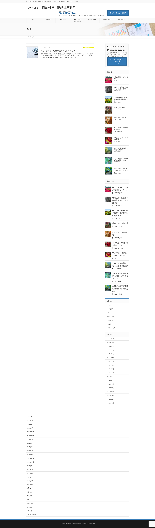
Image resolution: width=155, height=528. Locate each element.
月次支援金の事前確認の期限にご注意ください (120, 276)
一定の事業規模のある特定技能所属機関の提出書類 (121, 99)
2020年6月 (111, 395)
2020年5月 (111, 399)
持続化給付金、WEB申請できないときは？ (58, 51)
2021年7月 (111, 361)
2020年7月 (111, 391)
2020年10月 (111, 380)
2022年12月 (111, 350)
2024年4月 (111, 342)
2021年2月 (111, 369)
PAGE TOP (149, 510)
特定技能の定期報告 (119, 107)
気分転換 (110, 320)
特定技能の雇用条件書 (121, 117)
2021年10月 (111, 354)
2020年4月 (111, 403)
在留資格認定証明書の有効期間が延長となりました (121, 170)
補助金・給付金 (88, 47)
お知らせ (110, 305)
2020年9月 (111, 384)
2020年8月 (111, 388)
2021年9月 (111, 357)
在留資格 (110, 309)
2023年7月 (111, 346)
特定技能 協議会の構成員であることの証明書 (120, 200)
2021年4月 (111, 365)
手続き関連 (111, 316)
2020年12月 (111, 376)
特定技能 (110, 324)
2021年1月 (111, 372)
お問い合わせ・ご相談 (119, 13)
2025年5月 (111, 338)
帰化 (109, 312)
